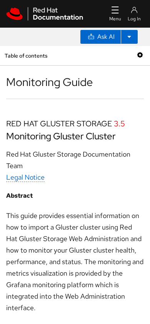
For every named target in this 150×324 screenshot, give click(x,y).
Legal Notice (25, 177)
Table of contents (26, 55)
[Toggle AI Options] (129, 37)
